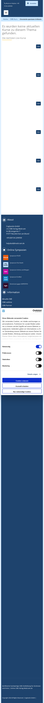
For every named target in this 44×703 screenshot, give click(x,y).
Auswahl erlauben (22, 386)
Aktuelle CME (7, 299)
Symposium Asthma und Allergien (19, 270)
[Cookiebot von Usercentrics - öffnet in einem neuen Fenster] (33, 311)
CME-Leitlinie (7, 302)
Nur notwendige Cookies (22, 392)
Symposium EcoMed (15, 277)
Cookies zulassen (22, 381)
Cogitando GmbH (29, 698)
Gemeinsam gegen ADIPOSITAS (19, 284)
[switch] (39, 353)
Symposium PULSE (15, 256)
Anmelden (33, 3)
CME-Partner (7, 305)
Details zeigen (33, 374)
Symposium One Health (16, 263)
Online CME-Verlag (17, 688)
